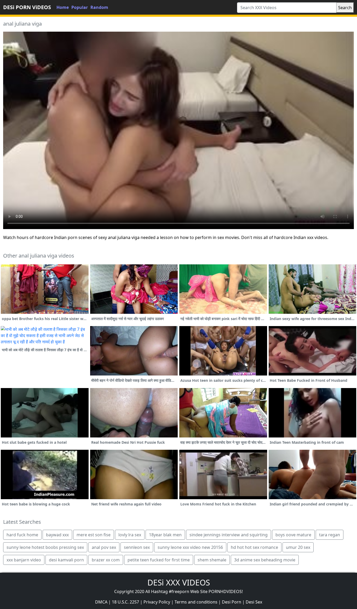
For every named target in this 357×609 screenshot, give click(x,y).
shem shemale (212, 560)
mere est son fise (94, 535)
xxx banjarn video (24, 560)
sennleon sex (137, 547)
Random (99, 7)
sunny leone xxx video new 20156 (190, 547)
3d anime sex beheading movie (264, 560)
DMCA (101, 602)
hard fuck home (22, 535)
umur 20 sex (298, 547)
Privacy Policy (156, 602)
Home (62, 7)
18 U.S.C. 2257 (125, 602)
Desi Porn (231, 602)
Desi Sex (254, 602)
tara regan (329, 535)
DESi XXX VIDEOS (178, 582)
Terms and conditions (196, 602)
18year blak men (165, 535)
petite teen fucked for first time (159, 560)
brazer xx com (106, 560)
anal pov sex (104, 547)
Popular (79, 7)
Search (345, 7)
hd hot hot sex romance (254, 547)
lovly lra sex (129, 535)
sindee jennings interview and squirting (228, 535)
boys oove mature (293, 535)
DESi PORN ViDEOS (27, 7)
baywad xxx (57, 535)
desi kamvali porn (66, 560)
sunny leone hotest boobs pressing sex (45, 547)
